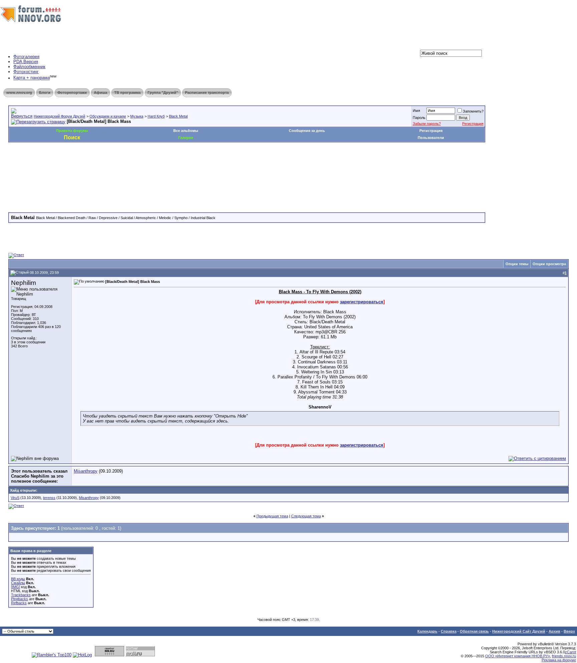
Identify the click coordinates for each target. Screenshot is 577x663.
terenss (49, 498)
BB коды (18, 579)
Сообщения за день (307, 131)
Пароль (419, 118)
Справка (448, 631)
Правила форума (72, 131)
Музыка (136, 116)
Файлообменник (29, 66)
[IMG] (15, 587)
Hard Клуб (156, 116)
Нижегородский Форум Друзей (59, 116)
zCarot (570, 652)
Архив (554, 631)
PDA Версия (25, 61)
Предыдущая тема (272, 516)
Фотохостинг (26, 71)
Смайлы (18, 583)
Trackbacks (21, 595)
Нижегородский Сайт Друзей (518, 631)
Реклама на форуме (559, 660)
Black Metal (178, 116)
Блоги (44, 93)
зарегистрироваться (361, 301)
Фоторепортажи (72, 93)
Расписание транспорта (207, 93)
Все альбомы (185, 131)
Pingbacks (19, 599)
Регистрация (473, 124)
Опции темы (517, 264)
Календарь (427, 631)
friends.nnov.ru (564, 656)
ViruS (15, 498)
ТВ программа (127, 93)
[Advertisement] (129, 162)
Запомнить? (473, 111)
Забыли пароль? (427, 124)
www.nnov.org (19, 93)
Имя (416, 111)
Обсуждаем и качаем (107, 116)
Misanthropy (86, 471)
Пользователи (431, 138)
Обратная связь (474, 631)
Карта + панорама (31, 77)
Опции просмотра (549, 264)
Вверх (569, 631)
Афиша (100, 93)
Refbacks (19, 603)
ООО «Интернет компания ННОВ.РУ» (517, 656)
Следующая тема (306, 516)
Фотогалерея (26, 56)
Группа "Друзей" (163, 93)
